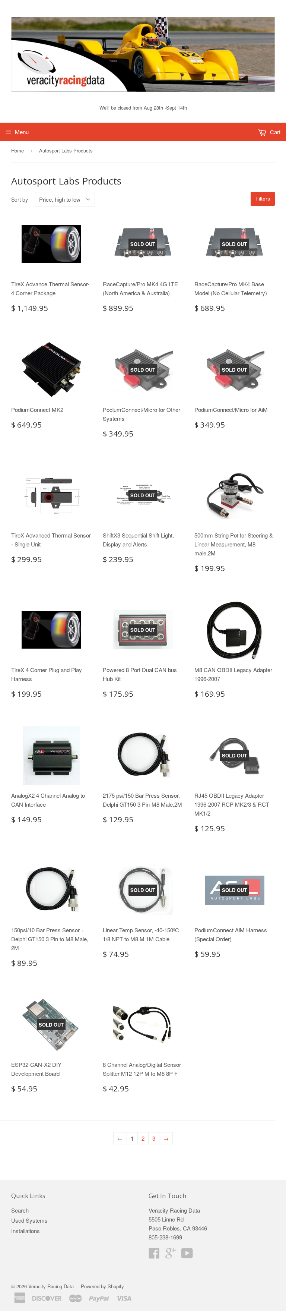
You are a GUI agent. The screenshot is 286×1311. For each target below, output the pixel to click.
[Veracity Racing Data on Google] (170, 1255)
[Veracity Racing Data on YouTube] (187, 1255)
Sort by (19, 199)
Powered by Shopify (102, 1286)
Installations (25, 1231)
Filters (262, 199)
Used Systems (29, 1220)
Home (17, 150)
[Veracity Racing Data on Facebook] (154, 1255)
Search (20, 1210)
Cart (274, 132)
